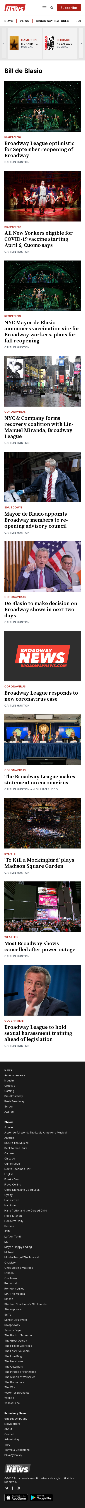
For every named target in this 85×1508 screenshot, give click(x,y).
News (8, 21)
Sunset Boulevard (15, 1319)
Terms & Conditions (17, 1449)
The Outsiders (13, 1366)
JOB (7, 1231)
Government (14, 1020)
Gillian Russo (47, 789)
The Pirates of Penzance (20, 1371)
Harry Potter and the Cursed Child (25, 1210)
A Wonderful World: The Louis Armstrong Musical (35, 1132)
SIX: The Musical (15, 1293)
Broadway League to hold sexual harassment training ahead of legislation (38, 1033)
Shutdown (13, 507)
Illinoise (9, 1226)
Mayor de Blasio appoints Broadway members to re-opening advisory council (36, 520)
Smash (8, 1299)
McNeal (9, 1252)
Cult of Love (12, 1163)
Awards (9, 1111)
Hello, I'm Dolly (13, 1221)
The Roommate (14, 1382)
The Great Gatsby (15, 1340)
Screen (9, 1106)
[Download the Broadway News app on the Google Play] (41, 1497)
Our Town (10, 1278)
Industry (9, 1080)
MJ (6, 1241)
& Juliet (9, 1127)
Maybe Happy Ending (18, 1247)
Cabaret (9, 1153)
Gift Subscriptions (15, 1418)
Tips (7, 1444)
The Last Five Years (17, 1351)
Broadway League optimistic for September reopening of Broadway (39, 149)
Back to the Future (15, 1148)
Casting (9, 1091)
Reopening (12, 136)
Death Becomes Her (17, 1169)
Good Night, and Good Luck (22, 1189)
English (9, 1174)
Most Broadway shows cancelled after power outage (39, 946)
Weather (11, 937)
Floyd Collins (12, 1184)
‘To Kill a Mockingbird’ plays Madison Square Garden (39, 863)
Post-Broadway (14, 1101)
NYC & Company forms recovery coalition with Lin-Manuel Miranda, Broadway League (38, 427)
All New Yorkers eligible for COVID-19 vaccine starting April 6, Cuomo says (38, 239)
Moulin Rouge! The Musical (21, 1257)
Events (10, 853)
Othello (9, 1273)
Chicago (9, 1158)
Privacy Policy (13, 1455)
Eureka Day (11, 1179)
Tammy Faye (12, 1330)
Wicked (9, 1397)
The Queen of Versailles (20, 1377)
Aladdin (9, 1137)
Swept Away (12, 1325)
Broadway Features (52, 21)
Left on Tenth (13, 1236)
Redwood (10, 1283)
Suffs (7, 1314)
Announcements (14, 1075)
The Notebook (13, 1361)
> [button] (81, 43)
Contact (9, 1434)
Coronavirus (15, 411)
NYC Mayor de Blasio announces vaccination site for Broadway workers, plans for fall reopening (42, 331)
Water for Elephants (16, 1392)
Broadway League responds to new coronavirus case (41, 696)
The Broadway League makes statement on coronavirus (39, 780)
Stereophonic (13, 1309)
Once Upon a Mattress (18, 1267)
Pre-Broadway (13, 1096)
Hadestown (11, 1200)
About (8, 1429)
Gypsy (8, 1195)
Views (24, 21)
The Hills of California (18, 1345)
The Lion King (13, 1356)
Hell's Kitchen (13, 1215)
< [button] (4, 43)
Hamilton (10, 1205)
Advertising (11, 1439)
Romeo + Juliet (14, 1288)
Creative (9, 1085)
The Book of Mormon (18, 1335)
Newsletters (12, 1423)
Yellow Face (12, 1403)
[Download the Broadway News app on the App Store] (16, 1497)
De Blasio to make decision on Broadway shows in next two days (40, 609)
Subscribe (69, 8)
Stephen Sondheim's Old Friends (25, 1304)
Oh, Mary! (10, 1262)
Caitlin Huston (17, 162)
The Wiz (9, 1387)
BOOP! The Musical (16, 1143)
